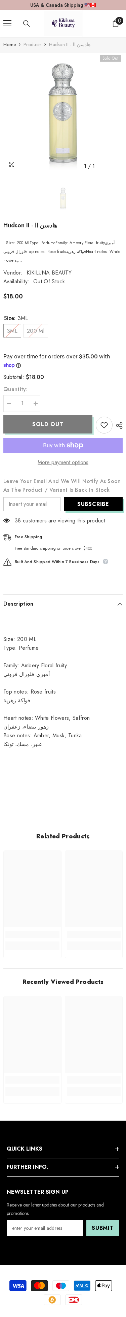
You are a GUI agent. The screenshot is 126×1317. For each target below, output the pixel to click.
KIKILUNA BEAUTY (49, 273)
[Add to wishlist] (104, 425)
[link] (32, 934)
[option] (63, 113)
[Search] (27, 24)
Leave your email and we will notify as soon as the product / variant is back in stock (62, 485)
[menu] (7, 23)
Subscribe (93, 504)
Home (9, 44)
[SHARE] (118, 425)
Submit (103, 1228)
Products (32, 44)
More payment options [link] (63, 462)
